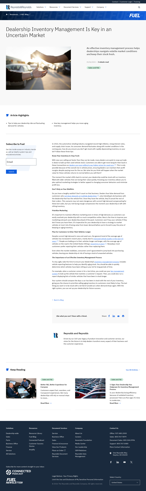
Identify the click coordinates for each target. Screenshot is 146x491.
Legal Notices (57, 476)
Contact (115, 2)
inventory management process (106, 262)
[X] (131, 463)
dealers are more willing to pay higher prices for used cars (91, 165)
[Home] (18, 7)
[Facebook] (109, 316)
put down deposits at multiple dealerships (80, 196)
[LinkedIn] (114, 316)
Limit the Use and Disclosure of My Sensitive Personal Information (77, 479)
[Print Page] (123, 316)
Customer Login (126, 2)
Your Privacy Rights (70, 476)
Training (137, 2)
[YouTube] (124, 463)
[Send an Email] (118, 316)
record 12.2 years (97, 244)
